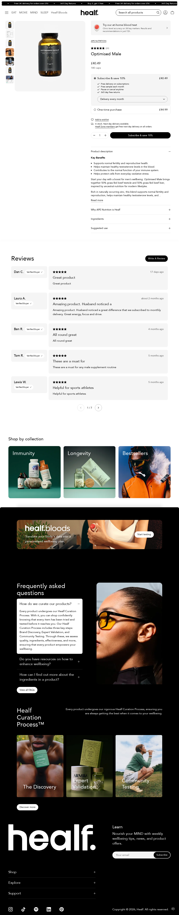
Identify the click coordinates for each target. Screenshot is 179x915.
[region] (50, 56)
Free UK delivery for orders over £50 (23, 3)
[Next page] (98, 407)
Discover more (27, 807)
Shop (12, 872)
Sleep (44, 12)
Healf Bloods (59, 12)
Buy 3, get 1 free (87, 3)
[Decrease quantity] (94, 135)
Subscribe (161, 855)
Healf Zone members (105, 126)
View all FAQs (27, 690)
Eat (14, 12)
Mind (34, 12)
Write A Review (156, 258)
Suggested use (99, 228)
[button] (131, 48)
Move (23, 12)
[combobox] (132, 99)
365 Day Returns (59, 3)
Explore (14, 882)
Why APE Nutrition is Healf (105, 209)
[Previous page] (80, 407)
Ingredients (97, 219)
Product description (102, 151)
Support (14, 893)
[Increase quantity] (105, 135)
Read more (97, 200)
